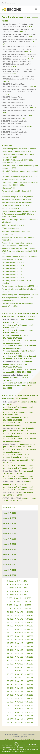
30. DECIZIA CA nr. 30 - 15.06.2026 (20, 681)
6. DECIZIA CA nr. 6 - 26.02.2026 (19, 598)
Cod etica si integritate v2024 (13, 225)
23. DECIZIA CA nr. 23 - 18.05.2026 (20, 657)
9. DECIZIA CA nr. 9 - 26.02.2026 (19, 609)
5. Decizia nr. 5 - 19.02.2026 (17, 595)
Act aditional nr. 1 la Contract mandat (18, 465)
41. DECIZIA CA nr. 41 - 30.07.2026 (20, 719)
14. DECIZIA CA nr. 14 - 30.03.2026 (20, 626)
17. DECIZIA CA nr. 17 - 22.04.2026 (20, 636)
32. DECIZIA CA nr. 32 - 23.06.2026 (20, 688)
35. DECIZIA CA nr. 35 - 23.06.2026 (20, 698)
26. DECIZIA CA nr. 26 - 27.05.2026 (20, 667)
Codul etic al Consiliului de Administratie (17, 202)
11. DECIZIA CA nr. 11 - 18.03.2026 (20, 615)
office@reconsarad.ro (8, 3)
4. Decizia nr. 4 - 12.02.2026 (17, 591)
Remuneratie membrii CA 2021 (13, 268)
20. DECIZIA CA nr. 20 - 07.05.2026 (20, 647)
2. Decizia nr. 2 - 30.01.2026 (17, 584)
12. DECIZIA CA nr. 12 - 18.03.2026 (20, 619)
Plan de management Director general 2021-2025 (20, 286)
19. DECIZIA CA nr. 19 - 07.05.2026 (20, 643)
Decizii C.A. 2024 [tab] (9, 518)
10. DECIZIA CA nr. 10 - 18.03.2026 (20, 612)
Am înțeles (32, 744)
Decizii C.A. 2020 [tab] (9, 539)
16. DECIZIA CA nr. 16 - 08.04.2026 (20, 633)
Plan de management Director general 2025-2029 (20, 295)
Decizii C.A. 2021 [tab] (9, 534)
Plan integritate (7, 234)
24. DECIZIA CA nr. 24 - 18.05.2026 (20, 660)
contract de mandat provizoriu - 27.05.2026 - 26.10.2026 (18, 377)
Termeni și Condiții (10, 739)
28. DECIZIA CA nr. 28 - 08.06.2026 (20, 674)
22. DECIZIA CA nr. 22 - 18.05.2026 (20, 653)
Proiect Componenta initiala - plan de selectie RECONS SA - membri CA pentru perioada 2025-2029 (19, 251)
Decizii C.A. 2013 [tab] (9, 575)
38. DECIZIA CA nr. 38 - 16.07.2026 (20, 709)
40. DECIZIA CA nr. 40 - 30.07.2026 (20, 716)
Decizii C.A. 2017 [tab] (9, 554)
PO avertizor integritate (10, 228)
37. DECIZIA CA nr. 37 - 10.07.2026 (20, 705)
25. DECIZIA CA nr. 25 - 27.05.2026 (20, 664)
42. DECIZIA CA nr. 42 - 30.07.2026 (20, 723)
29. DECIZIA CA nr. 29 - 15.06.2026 (20, 678)
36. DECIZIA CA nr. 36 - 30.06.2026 (20, 702)
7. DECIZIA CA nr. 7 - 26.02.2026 (19, 602)
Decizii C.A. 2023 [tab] (9, 523)
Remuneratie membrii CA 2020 (13, 265)
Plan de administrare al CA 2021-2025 (16, 205)
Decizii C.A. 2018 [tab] (9, 549)
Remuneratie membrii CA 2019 (13, 262)
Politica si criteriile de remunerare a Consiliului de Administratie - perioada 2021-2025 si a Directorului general (19, 214)
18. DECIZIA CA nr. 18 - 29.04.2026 (20, 640)
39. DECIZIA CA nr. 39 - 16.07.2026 (20, 712)
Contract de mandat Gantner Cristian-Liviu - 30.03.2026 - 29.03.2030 (17, 364)
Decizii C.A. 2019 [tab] (9, 544)
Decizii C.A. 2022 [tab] (9, 529)
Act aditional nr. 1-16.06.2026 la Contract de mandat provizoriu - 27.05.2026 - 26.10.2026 (19, 385)
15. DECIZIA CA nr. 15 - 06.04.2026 (20, 629)
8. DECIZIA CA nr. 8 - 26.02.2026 (19, 605)
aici (6, 751)
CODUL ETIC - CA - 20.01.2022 (13, 208)
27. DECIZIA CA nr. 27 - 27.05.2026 (20, 671)
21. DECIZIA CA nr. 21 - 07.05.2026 (20, 650)
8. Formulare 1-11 (8, 188)
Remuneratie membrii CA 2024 (13, 277)
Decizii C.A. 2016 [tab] (9, 560)
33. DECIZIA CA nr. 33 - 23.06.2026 (20, 692)
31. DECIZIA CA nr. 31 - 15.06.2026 (20, 685)
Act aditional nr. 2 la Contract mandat (18, 468)
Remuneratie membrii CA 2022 (13, 271)
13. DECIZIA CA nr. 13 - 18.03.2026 (20, 622)
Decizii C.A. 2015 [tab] (9, 565)
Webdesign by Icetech (20, 736)
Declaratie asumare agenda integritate (16, 231)
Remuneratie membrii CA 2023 (13, 274)
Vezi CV (29, 26)
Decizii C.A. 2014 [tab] (9, 570)
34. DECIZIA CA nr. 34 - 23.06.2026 (20, 695)
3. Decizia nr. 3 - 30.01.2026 (17, 588)
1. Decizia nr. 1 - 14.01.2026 (17, 581)
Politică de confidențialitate (26, 739)
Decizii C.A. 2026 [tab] (9, 508)
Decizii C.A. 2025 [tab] (9, 513)
